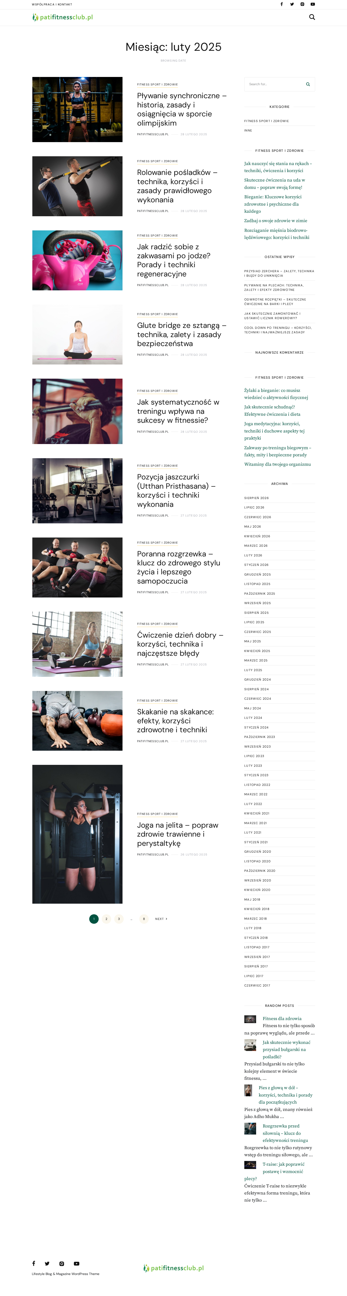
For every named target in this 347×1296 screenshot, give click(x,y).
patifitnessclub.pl (153, 134)
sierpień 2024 (256, 689)
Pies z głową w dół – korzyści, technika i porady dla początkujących (286, 1095)
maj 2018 (252, 900)
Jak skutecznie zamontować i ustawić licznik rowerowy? (272, 316)
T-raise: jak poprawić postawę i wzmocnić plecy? (274, 1172)
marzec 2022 (255, 794)
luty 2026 (253, 555)
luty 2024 (253, 718)
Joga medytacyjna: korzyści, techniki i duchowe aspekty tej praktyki (274, 431)
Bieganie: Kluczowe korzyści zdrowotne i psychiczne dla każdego (273, 204)
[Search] (308, 84)
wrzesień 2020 (257, 880)
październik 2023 (259, 737)
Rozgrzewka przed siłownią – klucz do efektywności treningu (285, 1133)
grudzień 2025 (257, 574)
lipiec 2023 (254, 756)
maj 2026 (252, 527)
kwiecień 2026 (257, 536)
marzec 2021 (255, 823)
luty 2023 (253, 766)
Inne (248, 130)
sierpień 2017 (256, 966)
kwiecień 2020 (257, 890)
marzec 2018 (255, 919)
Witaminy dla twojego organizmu (277, 464)
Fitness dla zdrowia (282, 1018)
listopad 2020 (257, 861)
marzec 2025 (256, 660)
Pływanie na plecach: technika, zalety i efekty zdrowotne (274, 287)
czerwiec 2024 (257, 699)
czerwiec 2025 (257, 632)
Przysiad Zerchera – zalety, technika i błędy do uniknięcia (279, 273)
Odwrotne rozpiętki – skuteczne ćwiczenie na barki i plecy (275, 301)
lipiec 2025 (254, 622)
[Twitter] (292, 4)
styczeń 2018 (256, 938)
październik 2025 (259, 594)
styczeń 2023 (256, 775)
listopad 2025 (257, 584)
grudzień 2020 (257, 852)
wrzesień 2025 (257, 603)
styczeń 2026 (256, 565)
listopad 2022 (257, 785)
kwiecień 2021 (256, 813)
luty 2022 (253, 804)
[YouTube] (313, 4)
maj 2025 (252, 641)
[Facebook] (281, 4)
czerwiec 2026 (257, 517)
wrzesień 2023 (257, 747)
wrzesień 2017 (257, 957)
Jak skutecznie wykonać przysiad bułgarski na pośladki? (286, 1050)
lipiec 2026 (254, 507)
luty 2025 (253, 670)
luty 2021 (253, 832)
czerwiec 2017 (257, 985)
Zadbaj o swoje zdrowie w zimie (275, 221)
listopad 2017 (257, 947)
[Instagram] (302, 4)
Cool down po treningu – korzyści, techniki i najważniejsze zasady (278, 330)
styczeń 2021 (256, 842)
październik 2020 (260, 871)
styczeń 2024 (256, 727)
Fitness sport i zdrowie (157, 84)
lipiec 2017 (253, 976)
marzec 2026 (256, 546)
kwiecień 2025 (257, 651)
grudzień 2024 (257, 680)
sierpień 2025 (256, 613)
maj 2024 (252, 708)
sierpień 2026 (256, 498)
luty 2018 (253, 928)
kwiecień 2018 (257, 909)
